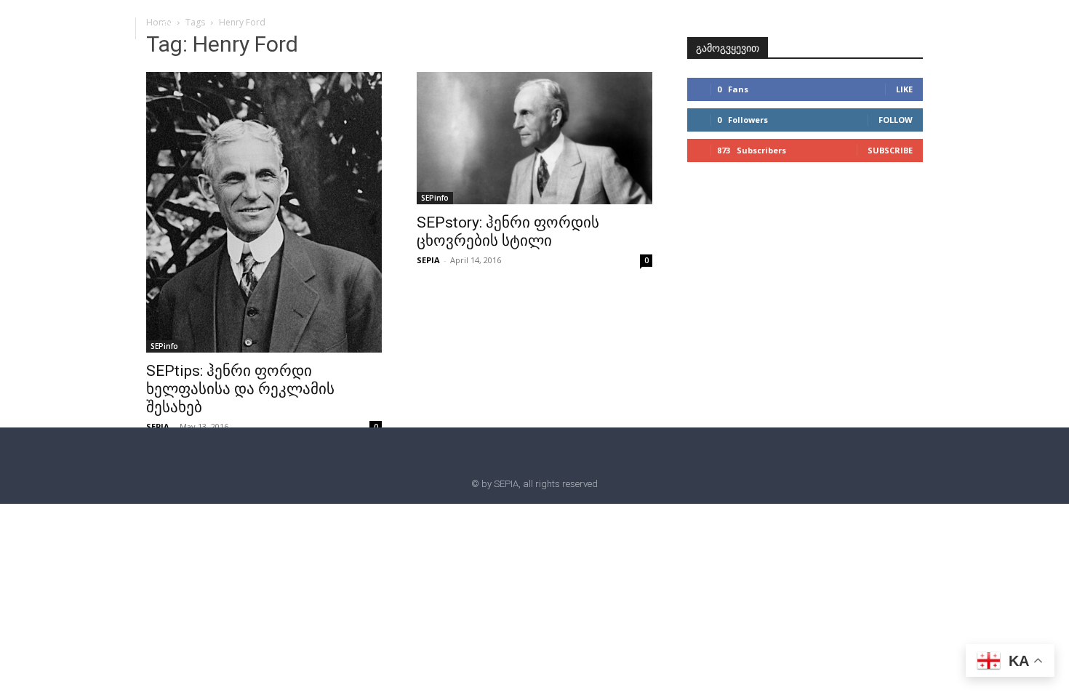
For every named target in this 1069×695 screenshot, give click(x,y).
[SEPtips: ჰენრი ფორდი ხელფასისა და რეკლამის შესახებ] (264, 212)
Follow (895, 119)
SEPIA (157, 426)
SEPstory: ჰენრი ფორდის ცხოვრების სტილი (508, 231)
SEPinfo (164, 346)
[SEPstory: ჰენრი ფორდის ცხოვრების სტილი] (534, 138)
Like (904, 89)
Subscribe (890, 150)
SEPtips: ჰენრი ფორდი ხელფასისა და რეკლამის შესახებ (240, 389)
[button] (166, 28)
